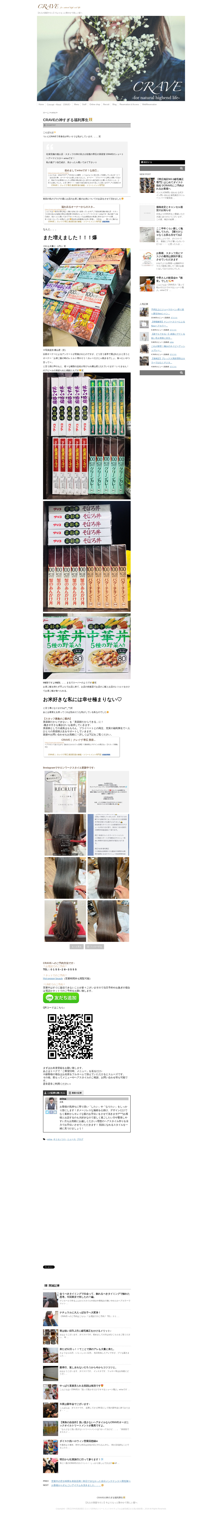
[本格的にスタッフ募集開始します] (65, 792)
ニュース (71, 1139)
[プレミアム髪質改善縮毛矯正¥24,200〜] (65, 878)
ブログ (80, 1139)
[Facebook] (51, 1112)
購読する (147, 162)
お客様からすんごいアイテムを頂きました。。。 (76, 1485)
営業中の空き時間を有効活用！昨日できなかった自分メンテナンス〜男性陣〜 (91, 1481)
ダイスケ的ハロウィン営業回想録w (79, 1441)
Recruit (106, 104)
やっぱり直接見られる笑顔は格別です (80, 1385)
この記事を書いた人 (56, 1093)
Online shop (95, 104)
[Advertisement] (68, 1177)
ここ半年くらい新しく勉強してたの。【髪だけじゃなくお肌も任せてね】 (169, 231)
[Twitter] (47, 1112)
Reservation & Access (129, 104)
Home (41, 104)
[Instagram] (55, 1112)
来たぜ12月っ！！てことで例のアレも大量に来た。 (88, 1349)
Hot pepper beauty (53, 978)
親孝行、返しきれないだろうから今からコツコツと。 (89, 1367)
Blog (114, 104)
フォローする (96, 946)
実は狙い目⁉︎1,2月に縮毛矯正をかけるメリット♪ (85, 1331)
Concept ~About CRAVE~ (59, 104)
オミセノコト (59, 1139)
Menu (76, 104)
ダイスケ (174, 318)
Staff (84, 104)
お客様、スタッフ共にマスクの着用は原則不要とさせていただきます (169, 256)
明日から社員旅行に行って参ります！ (80, 1459)
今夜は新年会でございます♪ (75, 1404)
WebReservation (149, 104)
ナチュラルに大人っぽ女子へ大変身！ (80, 1312)
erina (49, 1139)
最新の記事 (77, 1093)
